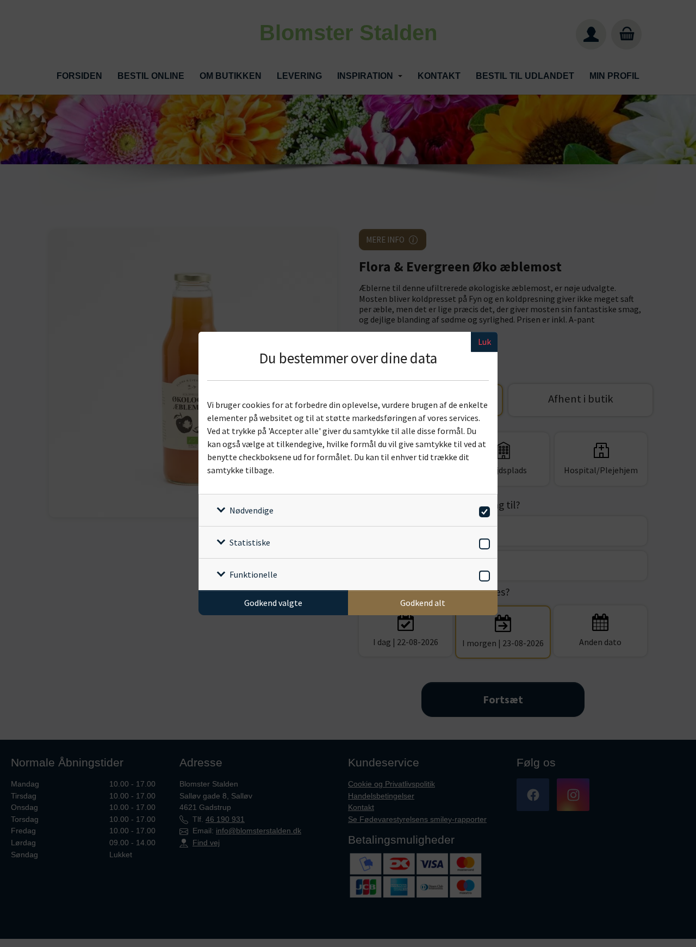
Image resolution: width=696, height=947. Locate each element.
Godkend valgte (273, 602)
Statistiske (249, 542)
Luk (484, 341)
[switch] (482, 509)
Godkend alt (422, 602)
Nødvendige (251, 510)
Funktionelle (253, 574)
